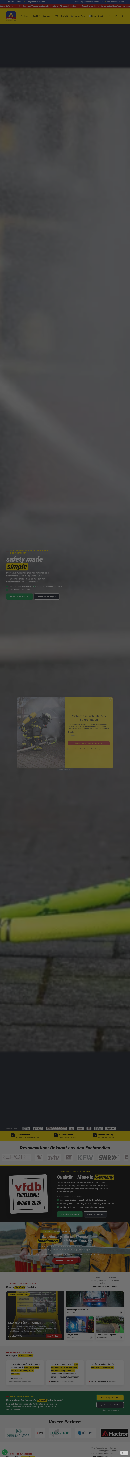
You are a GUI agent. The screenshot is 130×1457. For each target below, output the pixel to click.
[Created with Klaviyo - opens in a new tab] (65, 764)
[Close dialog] (110, 694)
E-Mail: (71, 727)
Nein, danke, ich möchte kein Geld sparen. (89, 743)
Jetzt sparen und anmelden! (89, 738)
